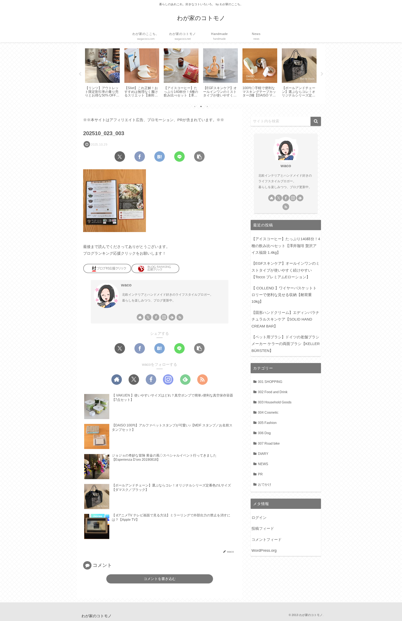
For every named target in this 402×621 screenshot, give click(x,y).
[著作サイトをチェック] (140, 317)
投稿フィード (262, 528)
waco (126, 285)
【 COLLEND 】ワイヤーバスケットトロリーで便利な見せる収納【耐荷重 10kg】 (284, 295)
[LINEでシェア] (179, 156)
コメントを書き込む (160, 579)
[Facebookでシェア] (139, 156)
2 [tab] (201, 106)
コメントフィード (266, 540)
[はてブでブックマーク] (159, 156)
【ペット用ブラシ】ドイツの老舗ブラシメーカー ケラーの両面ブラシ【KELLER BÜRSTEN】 (285, 344)
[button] (199, 156)
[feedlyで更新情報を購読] (172, 317)
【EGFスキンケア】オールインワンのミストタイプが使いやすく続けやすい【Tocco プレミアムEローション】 (285, 270)
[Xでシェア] (120, 156)
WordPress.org (264, 550)
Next (322, 74)
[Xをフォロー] (148, 317)
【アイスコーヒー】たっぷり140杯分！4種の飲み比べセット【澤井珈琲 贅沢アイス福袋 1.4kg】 (285, 246)
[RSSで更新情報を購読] (180, 317)
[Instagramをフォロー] (164, 317)
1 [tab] (195, 106)
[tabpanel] (102, 73)
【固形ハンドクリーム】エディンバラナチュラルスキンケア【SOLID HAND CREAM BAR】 (285, 319)
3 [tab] (207, 106)
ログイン (259, 518)
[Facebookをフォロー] (156, 317)
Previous (80, 74)
